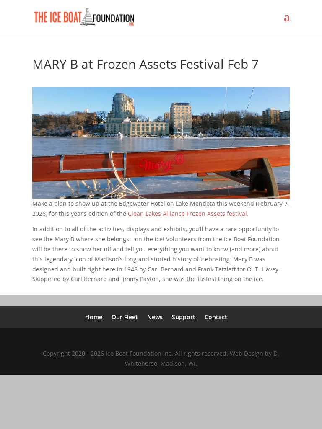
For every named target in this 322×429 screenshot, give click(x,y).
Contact (216, 317)
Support (183, 317)
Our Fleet (125, 317)
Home (93, 317)
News (155, 317)
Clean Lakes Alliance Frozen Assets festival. (188, 213)
